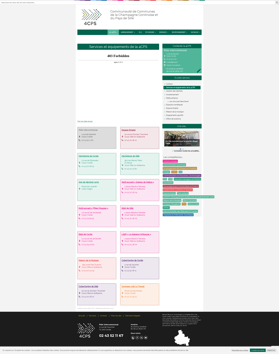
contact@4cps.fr (172, 62)
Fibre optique (182, 193)
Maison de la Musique (89, 260)
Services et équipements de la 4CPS (180, 87)
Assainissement (172, 95)
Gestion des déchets (174, 91)
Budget (166, 172)
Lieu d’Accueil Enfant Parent (179, 101)
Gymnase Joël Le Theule (133, 286)
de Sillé (127, 208)
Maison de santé (189, 200)
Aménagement (127, 32)
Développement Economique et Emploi (180, 186)
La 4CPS (112, 32)
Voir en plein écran (85, 121)
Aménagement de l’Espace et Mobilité (179, 168)
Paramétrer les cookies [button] (240, 350)
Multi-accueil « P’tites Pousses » (93, 208)
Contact (169, 84)
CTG (164, 179)
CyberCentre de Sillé (88, 286)
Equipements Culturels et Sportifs (177, 190)
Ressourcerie (193, 204)
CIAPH (174, 172)
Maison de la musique (175, 112)
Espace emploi (169, 193)
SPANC (166, 207)
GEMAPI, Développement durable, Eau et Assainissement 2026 (188, 197)
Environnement (179, 32)
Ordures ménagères (171, 204)
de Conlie (85, 234)
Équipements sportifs (174, 115)
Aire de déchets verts (89, 182)
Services (92, 316)
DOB (170, 179)
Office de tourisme (173, 119)
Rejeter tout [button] (271, 350)
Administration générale (174, 165)
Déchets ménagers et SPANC (187, 179)
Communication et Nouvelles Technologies (182, 175)
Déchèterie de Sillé (131, 156)
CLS (140, 32)
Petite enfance (172, 98)
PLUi (184, 204)
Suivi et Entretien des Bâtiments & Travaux (180, 211)
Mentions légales (132, 316)
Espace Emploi (128, 130)
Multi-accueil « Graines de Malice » (138, 182)
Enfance (163, 32)
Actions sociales (170, 161)
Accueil (81, 316)
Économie (150, 32)
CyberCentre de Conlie (132, 260)
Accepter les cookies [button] (257, 350)
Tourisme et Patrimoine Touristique (178, 215)
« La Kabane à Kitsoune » (136, 234)
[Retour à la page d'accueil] (92, 16)
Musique (195, 32)
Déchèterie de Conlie (89, 156)
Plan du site (116, 316)
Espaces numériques (174, 105)
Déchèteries (168, 183)
